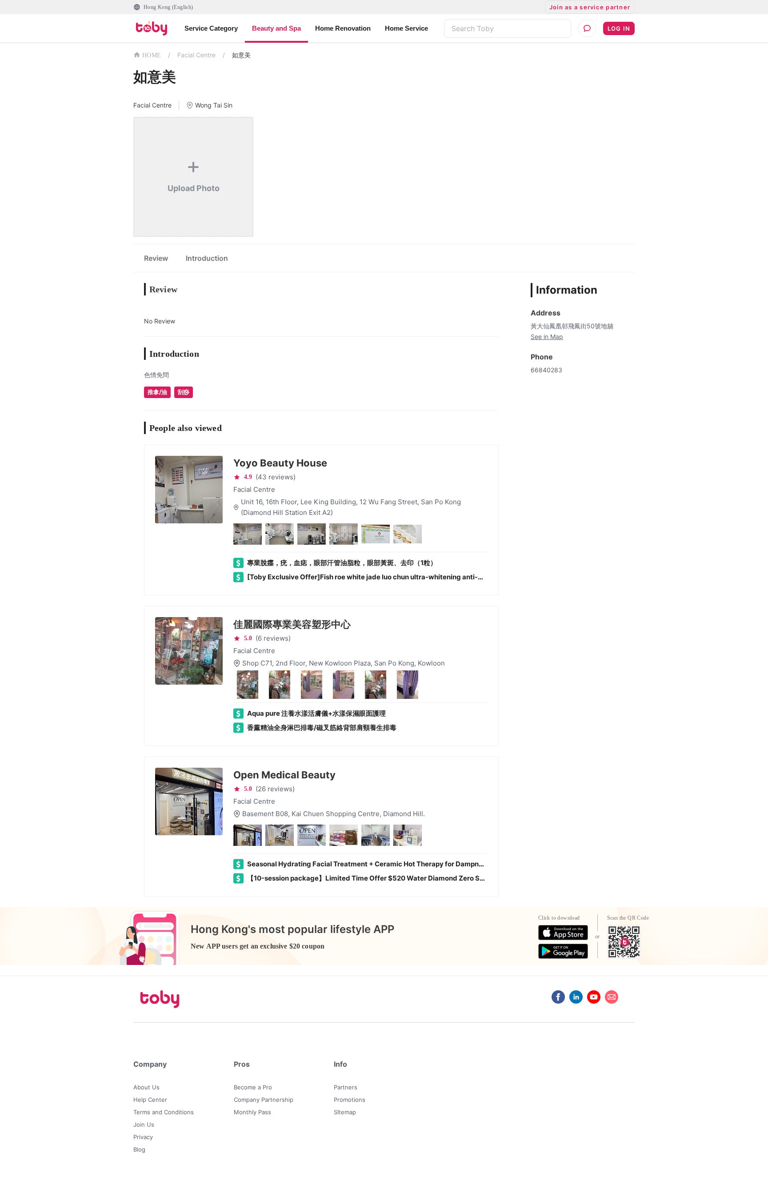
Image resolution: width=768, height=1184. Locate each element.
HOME (151, 55)
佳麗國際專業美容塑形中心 (292, 624)
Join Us (143, 1124)
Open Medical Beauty (284, 775)
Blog (139, 1149)
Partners (345, 1087)
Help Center (150, 1099)
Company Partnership (263, 1099)
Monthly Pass (252, 1112)
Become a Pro (253, 1087)
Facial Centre (196, 55)
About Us (146, 1087)
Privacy (143, 1136)
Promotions (349, 1099)
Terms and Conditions (163, 1112)
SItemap (345, 1112)
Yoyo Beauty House (280, 463)
